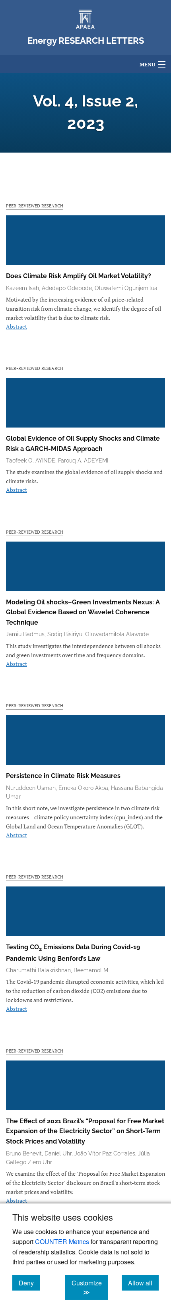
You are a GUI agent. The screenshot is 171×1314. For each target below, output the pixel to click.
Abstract (16, 326)
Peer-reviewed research (34, 206)
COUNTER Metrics (62, 1241)
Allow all (143, 1282)
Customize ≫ (90, 1287)
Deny (29, 1282)
